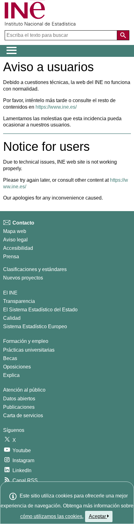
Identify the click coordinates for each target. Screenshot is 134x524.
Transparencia (19, 301)
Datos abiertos (19, 398)
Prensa (11, 256)
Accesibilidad (18, 248)
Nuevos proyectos (23, 277)
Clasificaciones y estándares (35, 269)
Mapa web (14, 231)
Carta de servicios (23, 415)
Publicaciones (19, 407)
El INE (10, 292)
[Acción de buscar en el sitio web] (123, 35)
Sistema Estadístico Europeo (35, 326)
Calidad (12, 318)
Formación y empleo (25, 341)
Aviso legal (15, 239)
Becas (10, 358)
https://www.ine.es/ (56, 107)
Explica (11, 375)
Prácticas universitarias (29, 350)
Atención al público (24, 390)
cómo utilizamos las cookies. (52, 516)
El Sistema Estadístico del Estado (40, 309)
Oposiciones (17, 366)
